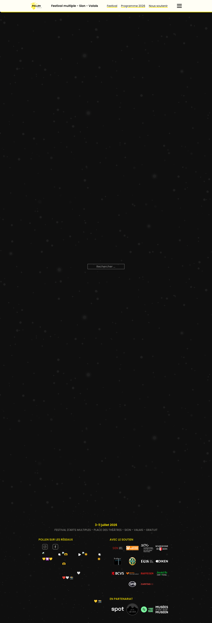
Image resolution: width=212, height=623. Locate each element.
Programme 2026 (133, 6)
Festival (112, 6)
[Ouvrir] (179, 6)
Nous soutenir (158, 6)
